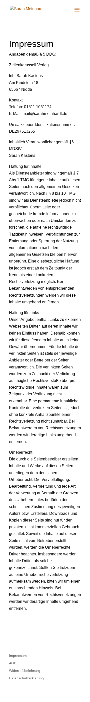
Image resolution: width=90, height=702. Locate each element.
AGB (12, 663)
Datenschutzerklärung (26, 678)
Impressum (18, 656)
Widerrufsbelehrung (24, 671)
